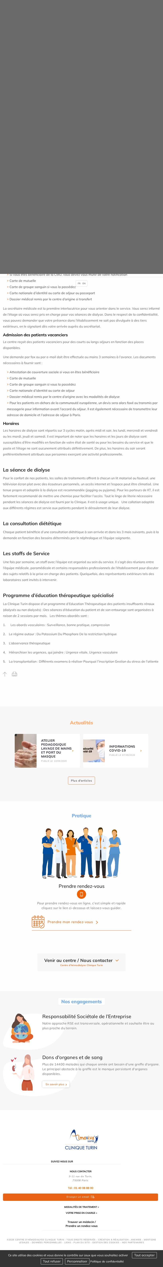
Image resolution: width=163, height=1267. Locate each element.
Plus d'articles (81, 780)
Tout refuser (52, 1261)
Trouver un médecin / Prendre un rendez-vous (82, 1224)
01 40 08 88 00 (83, 1188)
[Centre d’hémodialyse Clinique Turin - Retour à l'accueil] (81, 1140)
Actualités (81, 723)
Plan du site (82, 1242)
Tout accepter (144, 1255)
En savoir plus (55, 1084)
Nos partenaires (133, 1242)
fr (79, 283)
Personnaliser (77, 1261)
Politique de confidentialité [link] (107, 1261)
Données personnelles (47, 1242)
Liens (67, 1242)
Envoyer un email (78, 1196)
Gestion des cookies (105, 1242)
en (83, 283)
